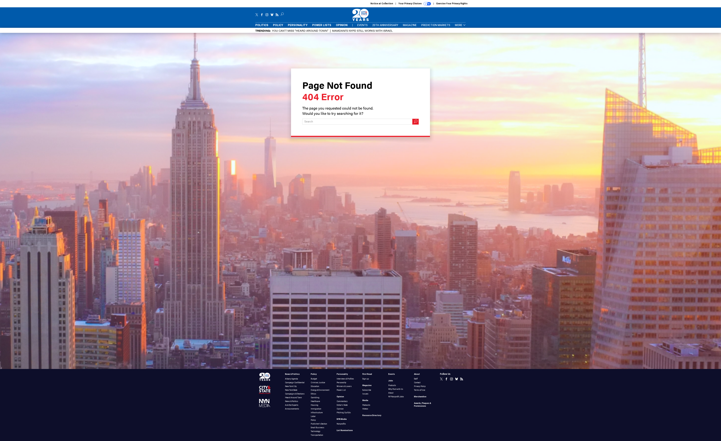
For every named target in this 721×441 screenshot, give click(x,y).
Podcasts (366, 405)
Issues (365, 394)
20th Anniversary (385, 25)
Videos (365, 409)
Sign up (365, 379)
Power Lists (321, 25)
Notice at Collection (381, 3)
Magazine (410, 25)
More (459, 25)
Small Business (317, 428)
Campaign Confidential (295, 383)
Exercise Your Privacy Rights (452, 3)
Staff (416, 379)
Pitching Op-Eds (344, 413)
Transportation (317, 435)
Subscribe (366, 390)
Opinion (342, 25)
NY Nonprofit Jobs (396, 397)
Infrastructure (317, 413)
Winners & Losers (344, 386)
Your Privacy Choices (410, 3)
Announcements (292, 409)
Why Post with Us (395, 389)
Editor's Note (342, 405)
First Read (367, 374)
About (390, 393)
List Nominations (345, 430)
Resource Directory (371, 415)
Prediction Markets (435, 25)
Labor (313, 416)
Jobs (390, 381)
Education (315, 386)
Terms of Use (419, 390)
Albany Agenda (291, 379)
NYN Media (342, 419)
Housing (314, 405)
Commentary (342, 401)
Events (362, 25)
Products (392, 385)
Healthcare (315, 401)
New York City (291, 386)
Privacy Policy (420, 386)
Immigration (316, 409)
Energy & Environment (320, 390)
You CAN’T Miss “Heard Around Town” (300, 30)
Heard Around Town (293, 398)
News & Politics (292, 374)
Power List (341, 390)
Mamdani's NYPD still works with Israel (362, 30)
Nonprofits (341, 424)
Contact (417, 383)
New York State (291, 390)
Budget (314, 379)
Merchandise (420, 397)
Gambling (315, 398)
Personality (298, 25)
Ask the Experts (291, 405)
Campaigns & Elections (295, 394)
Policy (278, 25)
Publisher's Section (319, 424)
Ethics (313, 394)
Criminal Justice (318, 383)
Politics (261, 25)
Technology (315, 431)
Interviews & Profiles (345, 379)
